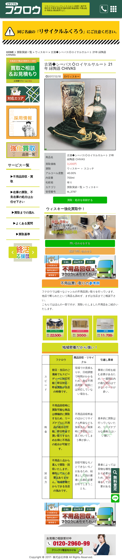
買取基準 (24, 234)
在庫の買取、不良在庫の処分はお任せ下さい (21, 196)
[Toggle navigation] (113, 9)
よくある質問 (24, 223)
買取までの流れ (24, 212)
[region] (23, 252)
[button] (23, 252)
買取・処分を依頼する (80, 200)
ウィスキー (73, 76)
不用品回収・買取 (21, 179)
